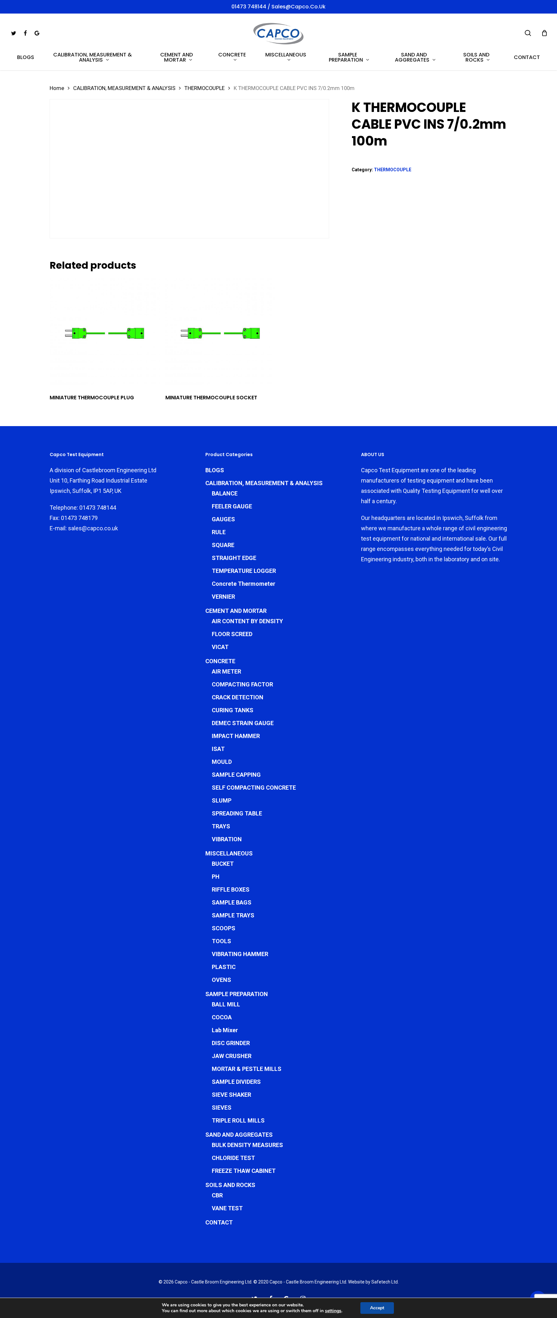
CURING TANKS (232, 710)
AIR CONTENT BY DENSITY (247, 621)
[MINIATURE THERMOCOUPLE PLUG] (105, 333)
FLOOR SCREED (232, 634)
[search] (528, 33)
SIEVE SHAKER (231, 1094)
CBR (217, 1195)
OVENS (221, 979)
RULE (219, 532)
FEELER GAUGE (232, 506)
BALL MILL (226, 1004)
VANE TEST (227, 1208)
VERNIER (223, 596)
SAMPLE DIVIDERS (236, 1081)
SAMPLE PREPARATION (236, 994)
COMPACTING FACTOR (242, 684)
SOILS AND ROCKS (230, 1185)
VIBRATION (227, 839)
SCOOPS (223, 928)
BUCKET (223, 863)
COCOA (222, 1017)
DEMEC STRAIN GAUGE (243, 723)
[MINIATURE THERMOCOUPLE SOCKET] (220, 333)
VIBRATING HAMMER (240, 954)
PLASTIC (224, 967)
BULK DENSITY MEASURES (247, 1145)
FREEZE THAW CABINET (244, 1170)
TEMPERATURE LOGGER (244, 570)
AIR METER (226, 671)
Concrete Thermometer (243, 583)
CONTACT (219, 1222)
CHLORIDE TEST (233, 1157)
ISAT (218, 748)
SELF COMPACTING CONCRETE (254, 787)
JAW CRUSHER (231, 1056)
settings (333, 1311)
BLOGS (214, 470)
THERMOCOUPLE (204, 88)
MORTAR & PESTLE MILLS (246, 1068)
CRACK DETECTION (237, 697)
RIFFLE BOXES (230, 889)
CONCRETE (220, 661)
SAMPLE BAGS (231, 902)
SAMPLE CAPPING (236, 774)
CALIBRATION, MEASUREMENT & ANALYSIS (124, 88)
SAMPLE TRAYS (233, 915)
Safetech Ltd (384, 1281)
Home (57, 88)
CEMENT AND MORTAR (236, 610)
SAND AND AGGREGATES (239, 1134)
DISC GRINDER (231, 1043)
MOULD (222, 761)
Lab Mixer (225, 1030)
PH (216, 876)
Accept (377, 1308)
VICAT (220, 647)
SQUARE (223, 545)
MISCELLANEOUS (229, 853)
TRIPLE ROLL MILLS (238, 1120)
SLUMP (221, 800)
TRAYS (221, 826)
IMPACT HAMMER (236, 736)
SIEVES (221, 1107)
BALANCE (225, 493)
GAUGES (223, 519)
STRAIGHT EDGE (234, 557)
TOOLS (221, 941)
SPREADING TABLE (237, 813)
